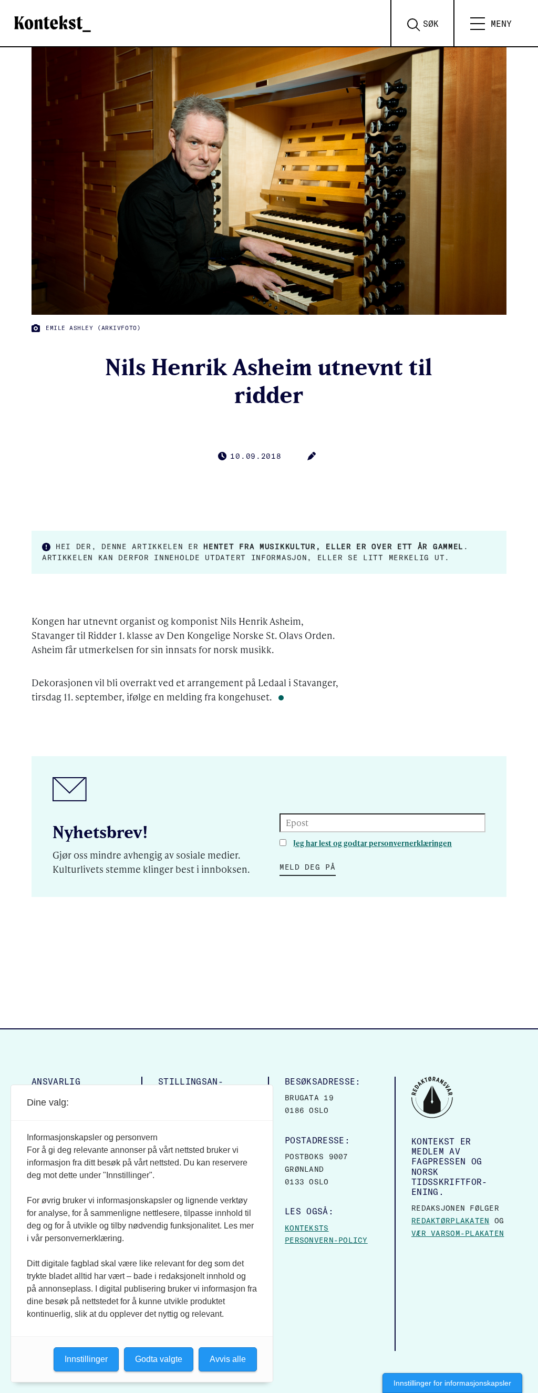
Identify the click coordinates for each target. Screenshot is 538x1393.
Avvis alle (228, 1359)
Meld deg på (308, 867)
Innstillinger (86, 1359)
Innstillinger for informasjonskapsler (452, 1383)
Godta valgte (158, 1359)
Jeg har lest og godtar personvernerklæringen (372, 843)
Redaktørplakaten (450, 1220)
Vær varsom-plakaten (457, 1233)
